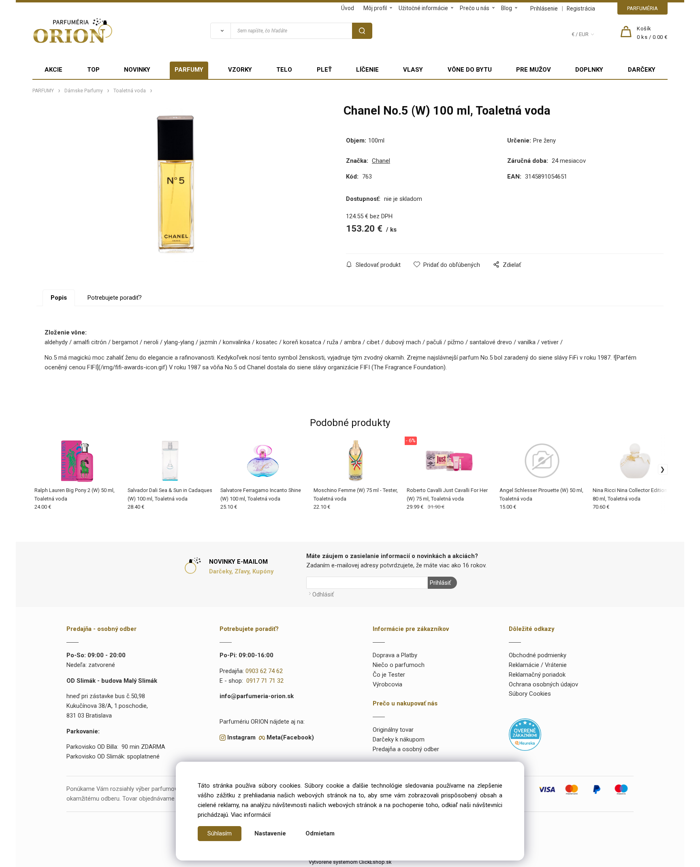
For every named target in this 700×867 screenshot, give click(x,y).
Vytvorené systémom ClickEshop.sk (350, 862)
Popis (59, 297)
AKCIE (53, 69)
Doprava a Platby (395, 655)
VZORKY (240, 69)
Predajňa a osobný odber (406, 749)
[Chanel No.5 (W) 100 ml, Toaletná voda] (175, 185)
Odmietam (320, 833)
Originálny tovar (393, 729)
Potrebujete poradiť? (115, 297)
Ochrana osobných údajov (543, 684)
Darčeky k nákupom (399, 739)
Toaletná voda (129, 91)
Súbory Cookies (530, 693)
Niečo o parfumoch (399, 665)
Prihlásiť (440, 582)
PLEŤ (324, 69)
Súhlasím (219, 833)
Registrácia (581, 8)
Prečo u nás (474, 8)
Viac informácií (251, 814)
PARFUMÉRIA (642, 8)
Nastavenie (270, 833)
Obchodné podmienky (537, 655)
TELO (284, 69)
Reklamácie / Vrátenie (538, 665)
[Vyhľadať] (220, 31)
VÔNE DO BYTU (470, 69)
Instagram (241, 737)
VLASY (413, 69)
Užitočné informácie (423, 8)
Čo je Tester (389, 674)
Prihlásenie (544, 8)
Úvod (347, 8)
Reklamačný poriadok (537, 674)
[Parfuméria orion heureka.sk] (525, 734)
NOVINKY (137, 69)
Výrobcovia (387, 684)
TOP (93, 69)
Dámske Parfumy (83, 91)
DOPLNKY (589, 69)
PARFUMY (189, 69)
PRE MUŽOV (533, 69)
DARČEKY (641, 69)
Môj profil (375, 8)
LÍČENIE (367, 69)
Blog (506, 8)
